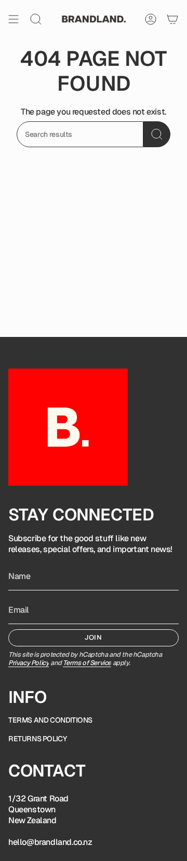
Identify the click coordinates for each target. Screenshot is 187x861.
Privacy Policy (28, 662)
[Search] (156, 134)
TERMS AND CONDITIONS (50, 720)
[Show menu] (13, 19)
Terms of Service (87, 662)
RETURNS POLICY (37, 738)
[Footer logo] (68, 427)
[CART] (172, 19)
